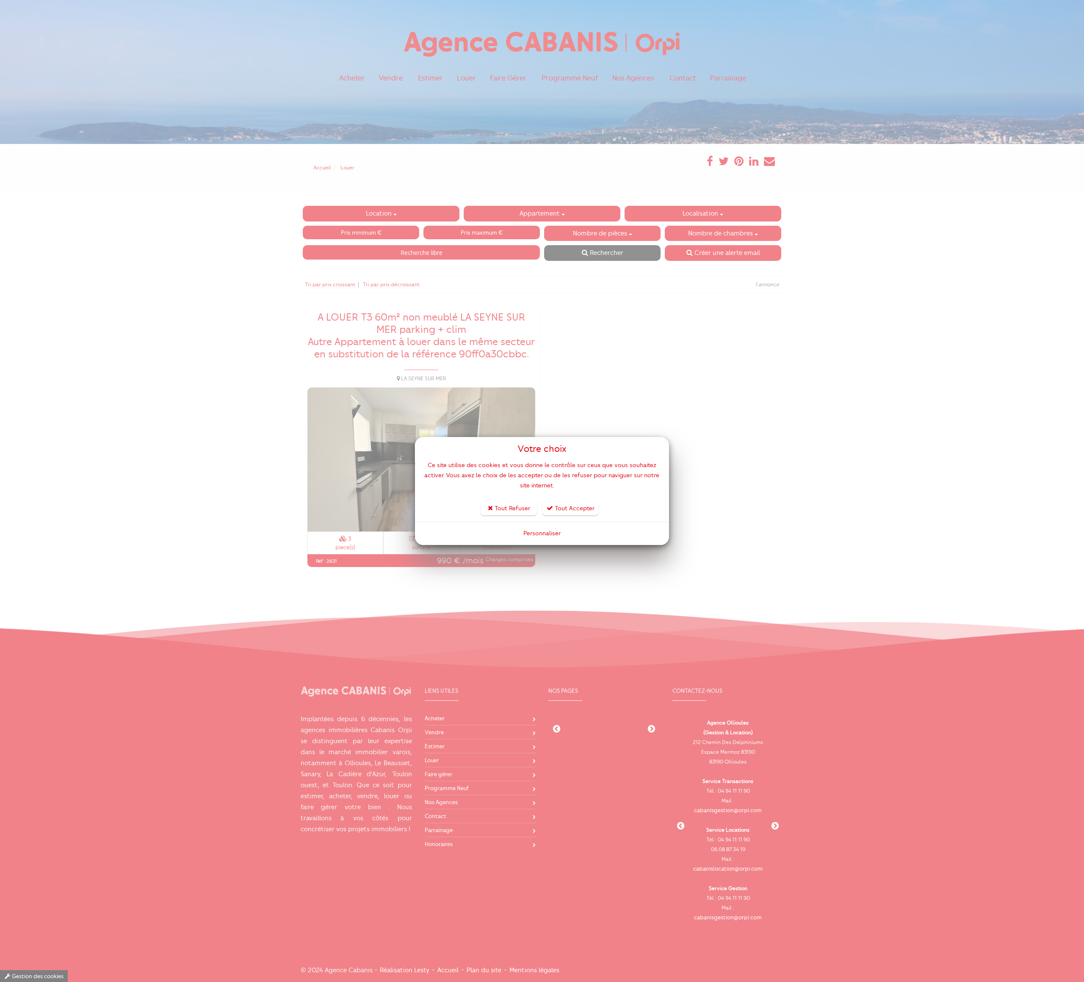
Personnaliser (542, 533)
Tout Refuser (511, 508)
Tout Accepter (574, 508)
